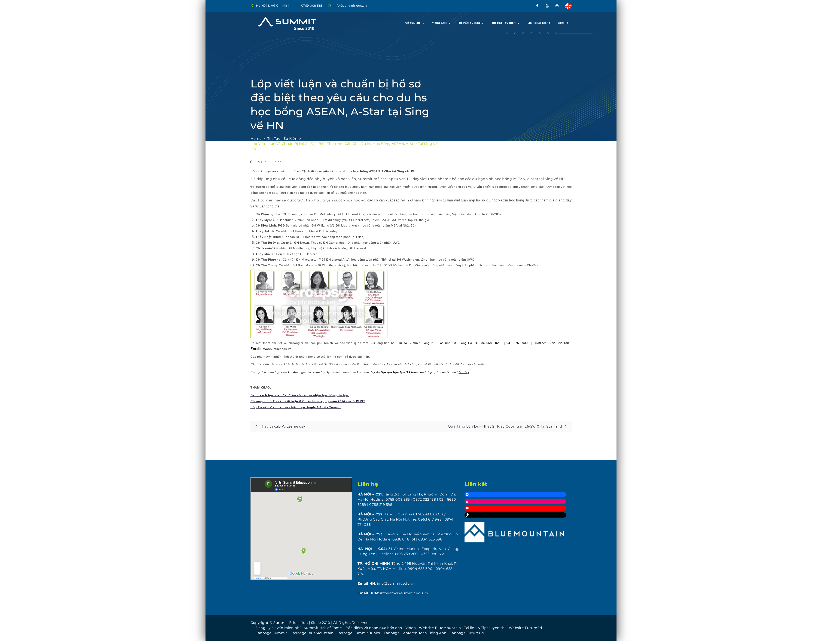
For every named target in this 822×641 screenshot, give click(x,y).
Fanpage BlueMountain (311, 633)
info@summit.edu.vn (350, 6)
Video (410, 628)
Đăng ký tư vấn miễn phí (278, 628)
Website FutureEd (525, 628)
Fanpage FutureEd (467, 633)
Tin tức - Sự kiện (268, 162)
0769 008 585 (312, 6)
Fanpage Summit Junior (359, 633)
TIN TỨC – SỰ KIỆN (504, 23)
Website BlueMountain (440, 628)
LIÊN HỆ (563, 23)
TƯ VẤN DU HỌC (469, 23)
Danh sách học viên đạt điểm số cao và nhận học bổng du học (299, 395)
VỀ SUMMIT (412, 23)
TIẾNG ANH (439, 23)
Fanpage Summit (271, 633)
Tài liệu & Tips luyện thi (485, 628)
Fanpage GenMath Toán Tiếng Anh (415, 633)
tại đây (464, 372)
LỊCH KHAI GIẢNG (539, 23)
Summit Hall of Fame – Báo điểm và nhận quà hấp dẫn (353, 628)
